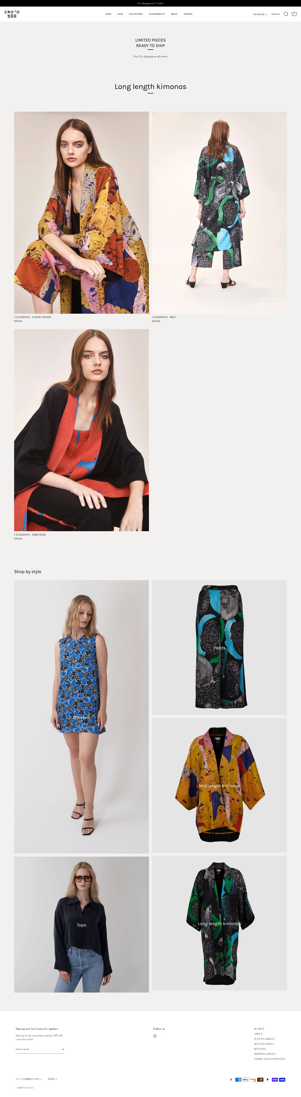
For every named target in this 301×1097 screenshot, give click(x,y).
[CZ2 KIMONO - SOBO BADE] (81, 430)
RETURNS (260, 1049)
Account (275, 14)
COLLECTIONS (136, 14)
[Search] (286, 14)
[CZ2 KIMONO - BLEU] (219, 213)
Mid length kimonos (219, 785)
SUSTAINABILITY (157, 14)
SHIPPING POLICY (265, 1054)
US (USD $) (258, 14)
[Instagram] (154, 1035)
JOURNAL (188, 14)
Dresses (81, 717)
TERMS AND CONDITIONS (269, 1059)
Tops (81, 925)
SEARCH (259, 1029)
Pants (219, 648)
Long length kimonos (219, 923)
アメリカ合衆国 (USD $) (27, 1079)
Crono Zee (28, 1087)
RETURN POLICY (264, 1044)
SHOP (120, 14)
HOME (108, 14)
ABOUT (174, 14)
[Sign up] (62, 1049)
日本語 (51, 1079)
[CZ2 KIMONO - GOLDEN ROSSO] (81, 213)
